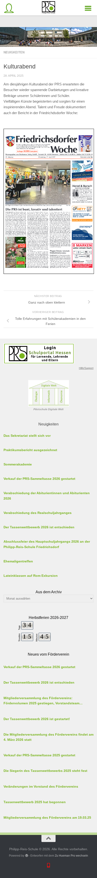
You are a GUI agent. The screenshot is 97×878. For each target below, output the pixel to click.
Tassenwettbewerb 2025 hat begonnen (35, 802)
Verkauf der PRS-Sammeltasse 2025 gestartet (39, 755)
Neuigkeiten (14, 52)
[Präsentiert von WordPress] (26, 855)
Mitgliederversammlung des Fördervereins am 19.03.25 (47, 817)
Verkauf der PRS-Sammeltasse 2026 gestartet (39, 667)
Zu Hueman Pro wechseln (71, 855)
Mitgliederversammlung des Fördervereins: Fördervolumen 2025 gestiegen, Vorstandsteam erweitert (41, 701)
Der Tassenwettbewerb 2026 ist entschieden (39, 682)
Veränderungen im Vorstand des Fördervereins (41, 786)
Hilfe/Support (86, 368)
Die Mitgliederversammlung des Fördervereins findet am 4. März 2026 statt (48, 737)
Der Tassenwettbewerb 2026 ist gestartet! (37, 719)
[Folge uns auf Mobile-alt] (48, 865)
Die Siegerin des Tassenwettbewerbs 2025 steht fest (45, 771)
